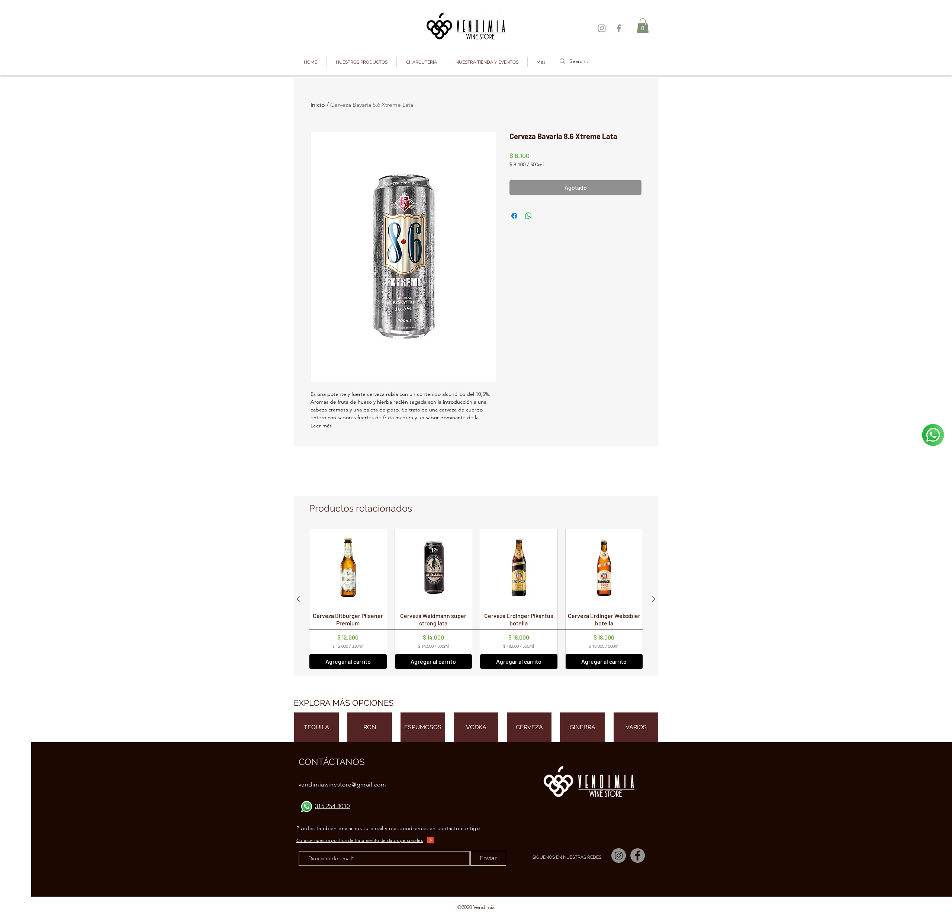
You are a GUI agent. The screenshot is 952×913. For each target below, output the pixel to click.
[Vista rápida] (348, 567)
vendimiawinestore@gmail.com (342, 784)
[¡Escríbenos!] (933, 434)
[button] (361, 62)
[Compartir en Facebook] (514, 215)
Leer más (321, 425)
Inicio (318, 104)
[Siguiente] (653, 599)
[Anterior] (298, 599)
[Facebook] (619, 28)
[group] (476, 599)
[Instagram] (601, 28)
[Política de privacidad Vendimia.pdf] (430, 841)
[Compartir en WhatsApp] (528, 215)
